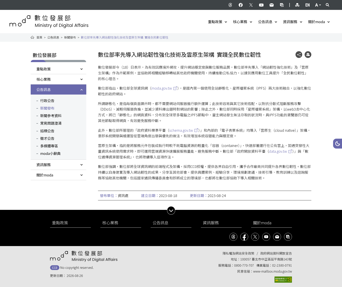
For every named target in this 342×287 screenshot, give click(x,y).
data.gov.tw (278, 151)
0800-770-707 (244, 265)
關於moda (316, 21)
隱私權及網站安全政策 (238, 253)
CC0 (54, 267)
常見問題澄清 (51, 123)
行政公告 (47, 100)
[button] (337, 144)
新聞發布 (70, 37)
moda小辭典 (50, 153)
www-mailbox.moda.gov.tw (272, 271)
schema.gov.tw (181, 130)
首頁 (39, 37)
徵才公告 (47, 138)
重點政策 (215, 21)
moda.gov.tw (161, 88)
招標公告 (47, 130)
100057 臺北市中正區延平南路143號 (266, 259)
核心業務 (240, 21)
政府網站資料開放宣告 (276, 253)
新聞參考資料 (51, 115)
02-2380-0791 (282, 265)
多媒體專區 (49, 145)
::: (12, 2)
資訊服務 (290, 21)
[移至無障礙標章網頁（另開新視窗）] (283, 280)
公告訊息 (265, 21)
